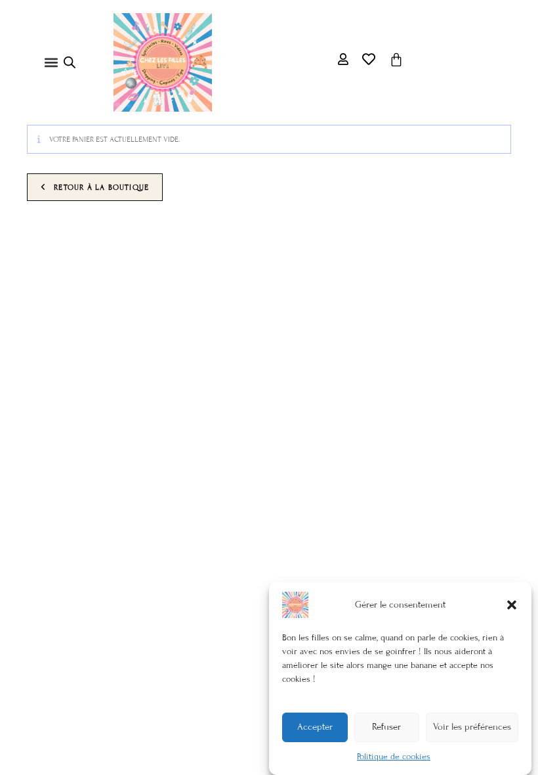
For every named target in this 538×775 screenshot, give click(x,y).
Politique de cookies (393, 756)
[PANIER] (396, 60)
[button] (511, 604)
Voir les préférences (472, 726)
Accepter (315, 726)
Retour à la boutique (100, 187)
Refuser (386, 726)
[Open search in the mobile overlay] (69, 62)
